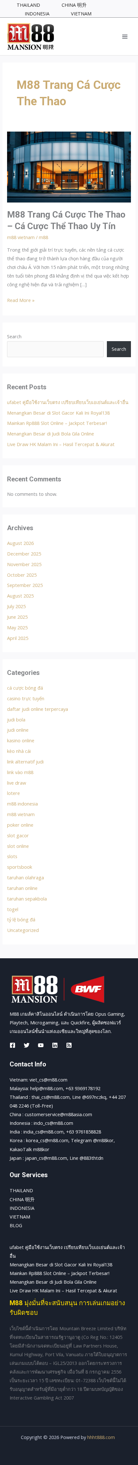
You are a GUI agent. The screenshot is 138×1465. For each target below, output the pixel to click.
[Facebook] (12, 1045)
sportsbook (19, 867)
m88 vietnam (21, 237)
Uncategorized (23, 930)
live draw (16, 783)
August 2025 (20, 595)
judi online (18, 730)
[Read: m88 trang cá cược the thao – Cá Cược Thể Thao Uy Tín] (69, 166)
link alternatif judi (25, 761)
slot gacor (18, 835)
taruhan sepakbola (27, 898)
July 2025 (16, 606)
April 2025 (17, 638)
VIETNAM (20, 1216)
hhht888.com (101, 1437)
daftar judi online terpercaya (37, 709)
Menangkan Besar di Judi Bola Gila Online (50, 433)
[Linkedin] (55, 1045)
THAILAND (21, 1190)
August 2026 (20, 543)
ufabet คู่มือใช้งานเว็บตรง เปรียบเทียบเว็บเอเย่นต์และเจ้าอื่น (67, 402)
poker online (20, 825)
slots (12, 856)
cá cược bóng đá (25, 688)
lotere (13, 793)
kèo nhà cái (19, 751)
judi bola (16, 719)
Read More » (21, 299)
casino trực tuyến (25, 698)
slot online (18, 846)
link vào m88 (20, 772)
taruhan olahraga (25, 877)
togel (12, 909)
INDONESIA (22, 1208)
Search (14, 336)
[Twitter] (27, 1045)
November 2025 (24, 564)
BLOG (16, 1225)
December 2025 (24, 553)
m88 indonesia (22, 803)
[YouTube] (41, 1045)
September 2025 (25, 585)
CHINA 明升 (22, 1199)
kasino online (20, 740)
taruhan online (22, 888)
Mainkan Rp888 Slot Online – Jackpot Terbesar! (57, 423)
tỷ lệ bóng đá (21, 919)
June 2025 (17, 617)
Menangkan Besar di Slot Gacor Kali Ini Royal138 (58, 412)
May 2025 (17, 627)
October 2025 (22, 575)
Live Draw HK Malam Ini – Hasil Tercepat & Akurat (61, 444)
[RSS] (69, 1045)
